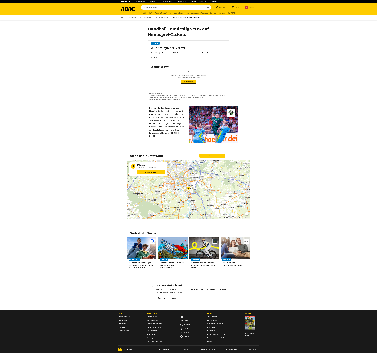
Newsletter (211, 331)
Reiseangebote (152, 338)
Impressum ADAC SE (165, 349)
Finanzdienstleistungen (154, 324)
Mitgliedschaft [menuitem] (146, 13)
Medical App (123, 320)
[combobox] (176, 7)
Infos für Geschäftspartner (216, 334)
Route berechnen (150, 172)
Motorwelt (248, 313)
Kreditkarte (153, 1)
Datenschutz (185, 349)
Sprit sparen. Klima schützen (198, 1)
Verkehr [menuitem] (222, 13)
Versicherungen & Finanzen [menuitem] (197, 13)
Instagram (187, 325)
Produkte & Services (152, 313)
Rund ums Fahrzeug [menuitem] (177, 13)
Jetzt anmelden (188, 81)
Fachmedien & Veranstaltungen (217, 338)
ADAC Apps (122, 313)
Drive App (122, 324)
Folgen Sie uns (184, 313)
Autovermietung (152, 320)
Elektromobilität (181, 1)
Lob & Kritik (211, 327)
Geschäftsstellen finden (215, 324)
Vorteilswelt (147, 17)
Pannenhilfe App (124, 317)
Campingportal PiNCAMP (155, 341)
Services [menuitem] (213, 13)
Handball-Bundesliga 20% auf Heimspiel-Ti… (187, 17)
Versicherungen (152, 317)
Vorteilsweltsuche (162, 17)
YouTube (186, 321)
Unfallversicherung (166, 1)
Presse (209, 341)
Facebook (187, 317)
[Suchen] (208, 7)
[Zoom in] (247, 213)
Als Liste (237, 156)
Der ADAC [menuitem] (231, 13)
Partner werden (212, 320)
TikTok (186, 328)
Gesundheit (214, 1)
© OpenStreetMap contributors (240, 218)
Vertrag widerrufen (232, 349)
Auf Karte (212, 156)
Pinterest (187, 336)
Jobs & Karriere (212, 317)
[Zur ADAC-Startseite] (128, 9)
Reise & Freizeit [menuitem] (161, 13)
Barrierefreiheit (253, 349)
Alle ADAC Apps (124, 331)
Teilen (155, 58)
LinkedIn (186, 332)
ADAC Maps (151, 334)
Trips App (122, 327)
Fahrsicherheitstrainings (155, 327)
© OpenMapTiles (224, 218)
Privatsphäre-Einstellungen (208, 349)
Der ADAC (210, 313)
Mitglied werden (140, 1)
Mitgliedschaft (133, 17)
